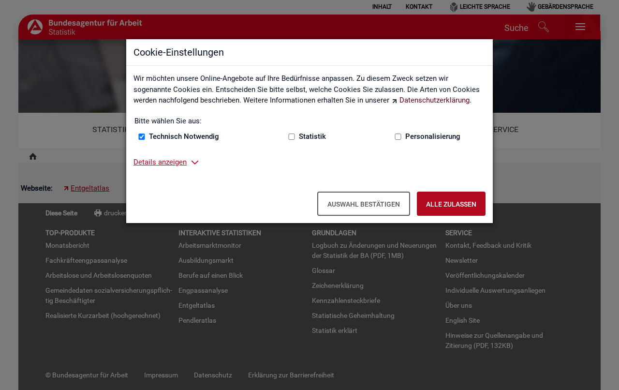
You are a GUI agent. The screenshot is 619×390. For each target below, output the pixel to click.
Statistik (312, 136)
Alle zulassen (451, 204)
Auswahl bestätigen (363, 204)
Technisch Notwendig (184, 136)
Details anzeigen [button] (160, 162)
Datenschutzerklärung (434, 100)
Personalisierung (432, 136)
